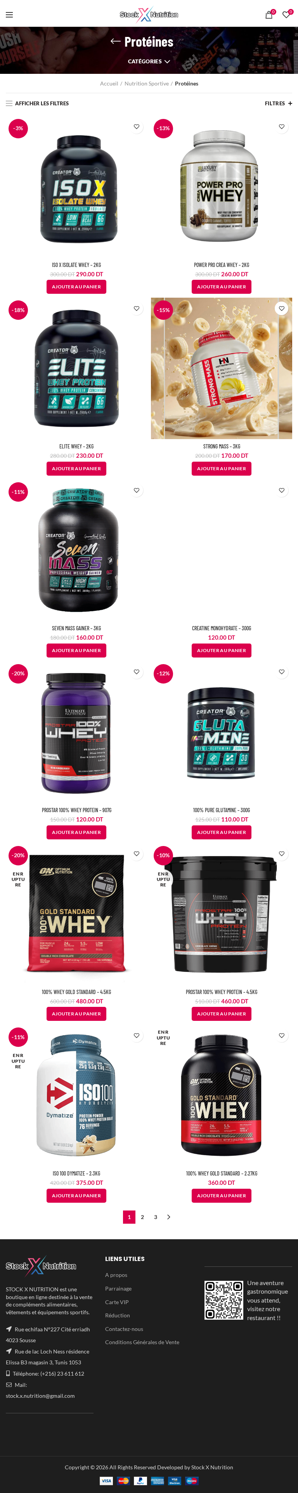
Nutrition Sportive (147, 83)
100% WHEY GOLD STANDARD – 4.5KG (76, 992)
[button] (221, 287)
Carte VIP (117, 1302)
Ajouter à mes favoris (136, 127)
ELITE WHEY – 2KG (76, 446)
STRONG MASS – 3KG (221, 446)
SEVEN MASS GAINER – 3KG (76, 628)
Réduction (117, 1315)
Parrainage (118, 1288)
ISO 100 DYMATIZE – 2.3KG (76, 1173)
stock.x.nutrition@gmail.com (40, 1395)
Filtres (275, 103)
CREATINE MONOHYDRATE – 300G (221, 628)
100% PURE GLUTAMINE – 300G (221, 810)
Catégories (145, 61)
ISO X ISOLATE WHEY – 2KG (76, 265)
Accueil (109, 83)
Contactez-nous (124, 1329)
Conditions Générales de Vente (142, 1342)
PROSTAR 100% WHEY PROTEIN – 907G (76, 810)
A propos (116, 1274)
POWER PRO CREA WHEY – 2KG (221, 265)
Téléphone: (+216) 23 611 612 (48, 1373)
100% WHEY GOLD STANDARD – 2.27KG (221, 1173)
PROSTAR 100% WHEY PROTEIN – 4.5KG (221, 992)
